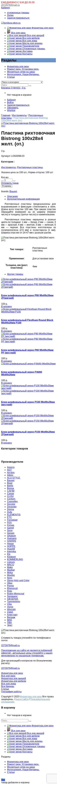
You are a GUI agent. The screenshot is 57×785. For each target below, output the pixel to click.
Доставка (27, 51)
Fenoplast (12, 520)
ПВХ (9, 622)
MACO (10, 564)
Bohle (10, 485)
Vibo (9, 604)
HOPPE (11, 546)
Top (3, 780)
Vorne (10, 607)
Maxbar (11, 570)
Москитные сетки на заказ (21, 71)
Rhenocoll (12, 588)
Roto (9, 591)
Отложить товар (10, 183)
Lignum (11, 562)
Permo (10, 585)
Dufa (9, 512)
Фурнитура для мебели (13, 681)
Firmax (10, 525)
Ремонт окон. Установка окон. (23, 69)
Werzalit (11, 609)
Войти (10, 102)
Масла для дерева (32, 43)
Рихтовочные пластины (30, 167)
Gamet (10, 528)
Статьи (11, 77)
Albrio (10, 475)
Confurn (11, 499)
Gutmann (12, 538)
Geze (10, 530)
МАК (9, 620)
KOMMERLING (15, 559)
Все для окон (18, 33)
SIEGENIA (12, 599)
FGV (9, 522)
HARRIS (11, 541)
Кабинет (5, 7)
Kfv (8, 554)
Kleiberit (11, 557)
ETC (9, 517)
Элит (9, 625)
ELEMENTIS (13, 514)
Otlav (9, 583)
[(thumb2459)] (28, 126)
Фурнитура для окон (42, 28)
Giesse (10, 533)
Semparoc (12, 596)
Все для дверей (35, 35)
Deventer (12, 506)
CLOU (10, 496)
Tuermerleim (13, 601)
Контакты (27, 54)
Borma (10, 488)
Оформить (12, 107)
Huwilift (11, 549)
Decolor (11, 504)
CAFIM (10, 491)
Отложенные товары (33, 48)
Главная (5, 115)
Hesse (10, 543)
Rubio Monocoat (15, 593)
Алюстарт (12, 614)
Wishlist (11, 110)
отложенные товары (18, 12)
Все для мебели (31, 38)
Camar (10, 493)
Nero (9, 578)
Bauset (13, 191)
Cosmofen (12, 501)
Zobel (10, 612)
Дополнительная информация (23, 199)
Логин (10, 15)
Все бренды (7, 686)
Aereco (10, 467)
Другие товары (15, 274)
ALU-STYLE (14, 478)
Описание (12, 196)
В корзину (6, 186)
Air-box (10, 472)
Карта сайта (21, 699)
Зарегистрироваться (18, 18)
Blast (9, 483)
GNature (11, 535)
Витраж (11, 617)
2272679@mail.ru (10, 5)
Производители (30, 46)
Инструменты (19, 115)
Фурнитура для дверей (13, 678)
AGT (9, 470)
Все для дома (29, 40)
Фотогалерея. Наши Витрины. (23, 74)
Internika (11, 551)
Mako (10, 567)
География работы (11, 691)
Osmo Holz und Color (18, 580)
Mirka (10, 572)
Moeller (11, 575)
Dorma (10, 509)
